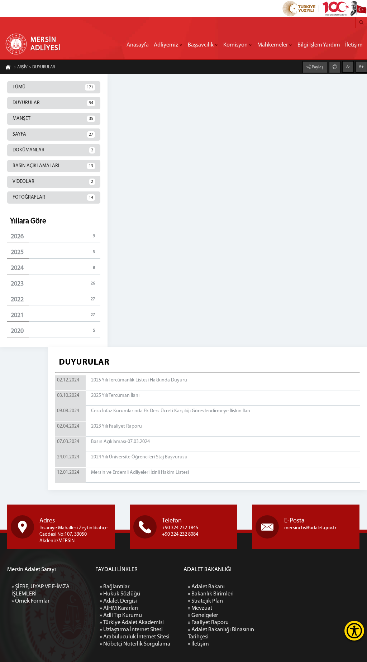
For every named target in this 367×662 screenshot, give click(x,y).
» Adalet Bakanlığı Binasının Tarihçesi (221, 633)
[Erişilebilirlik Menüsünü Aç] (354, 631)
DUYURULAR (53, 103)
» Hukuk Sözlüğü (120, 594)
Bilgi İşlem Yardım (318, 45)
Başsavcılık (201, 45)
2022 (53, 300)
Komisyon (235, 45)
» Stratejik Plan (205, 601)
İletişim (354, 45)
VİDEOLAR (53, 181)
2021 (53, 315)
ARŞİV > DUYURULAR (36, 67)
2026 (53, 237)
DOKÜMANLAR (53, 150)
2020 (53, 331)
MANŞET (53, 118)
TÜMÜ (53, 87)
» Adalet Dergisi (118, 601)
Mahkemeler (272, 45)
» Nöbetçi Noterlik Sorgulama (135, 644)
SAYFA (53, 134)
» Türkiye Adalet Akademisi (132, 623)
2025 (53, 252)
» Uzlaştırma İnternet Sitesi (131, 630)
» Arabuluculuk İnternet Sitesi (135, 637)
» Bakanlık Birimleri (211, 594)
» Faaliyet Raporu (208, 623)
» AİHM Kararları (119, 608)
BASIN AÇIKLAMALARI (53, 166)
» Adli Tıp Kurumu (121, 615)
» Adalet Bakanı (206, 587)
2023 (53, 284)
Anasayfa (138, 45)
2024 (53, 268)
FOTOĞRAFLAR (53, 197)
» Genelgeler (203, 615)
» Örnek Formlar (30, 601)
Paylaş (317, 67)
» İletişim (198, 644)
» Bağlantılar (114, 587)
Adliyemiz (166, 45)
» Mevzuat (200, 608)
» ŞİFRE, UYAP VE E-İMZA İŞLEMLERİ (40, 590)
